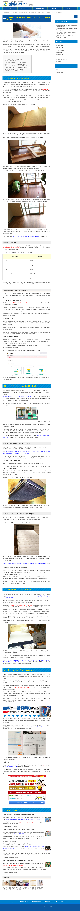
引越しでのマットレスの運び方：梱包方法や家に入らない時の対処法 (12, 889)
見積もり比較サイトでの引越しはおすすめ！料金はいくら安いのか (67, 36)
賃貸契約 (59, 61)
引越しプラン (60, 54)
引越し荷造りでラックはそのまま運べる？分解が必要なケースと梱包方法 (33, 890)
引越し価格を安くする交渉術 (10, 826)
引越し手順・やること (62, 59)
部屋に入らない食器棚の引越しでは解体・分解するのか (40, 889)
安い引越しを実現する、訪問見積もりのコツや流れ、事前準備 (67, 33)
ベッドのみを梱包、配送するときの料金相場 (15, 62)
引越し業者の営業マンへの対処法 (11, 857)
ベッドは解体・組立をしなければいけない (13, 59)
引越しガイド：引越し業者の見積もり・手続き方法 (12, 1)
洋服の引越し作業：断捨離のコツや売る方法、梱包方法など (26, 889)
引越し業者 (59, 52)
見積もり (59, 57)
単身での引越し (60, 50)
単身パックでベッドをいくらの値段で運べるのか (15, 64)
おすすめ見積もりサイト (70, 8)
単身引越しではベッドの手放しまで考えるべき (14, 70)
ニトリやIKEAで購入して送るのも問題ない (13, 69)
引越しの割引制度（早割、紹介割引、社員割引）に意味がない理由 (67, 29)
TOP (15, 12)
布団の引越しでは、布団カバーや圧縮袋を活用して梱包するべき (5, 889)
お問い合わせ (60, 72)
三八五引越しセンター (46, 421)
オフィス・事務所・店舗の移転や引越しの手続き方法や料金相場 (19, 889)
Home (10, 8)
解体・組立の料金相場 (10, 60)
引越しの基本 (60, 45)
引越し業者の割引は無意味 (10, 841)
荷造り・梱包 (60, 47)
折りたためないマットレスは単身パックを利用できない (18, 67)
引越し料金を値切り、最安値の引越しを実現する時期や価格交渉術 (67, 26)
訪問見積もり (55, 8)
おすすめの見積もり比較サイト (11, 872)
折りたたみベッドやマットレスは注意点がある (16, 65)
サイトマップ (60, 69)
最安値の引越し (25, 8)
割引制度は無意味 (40, 8)
